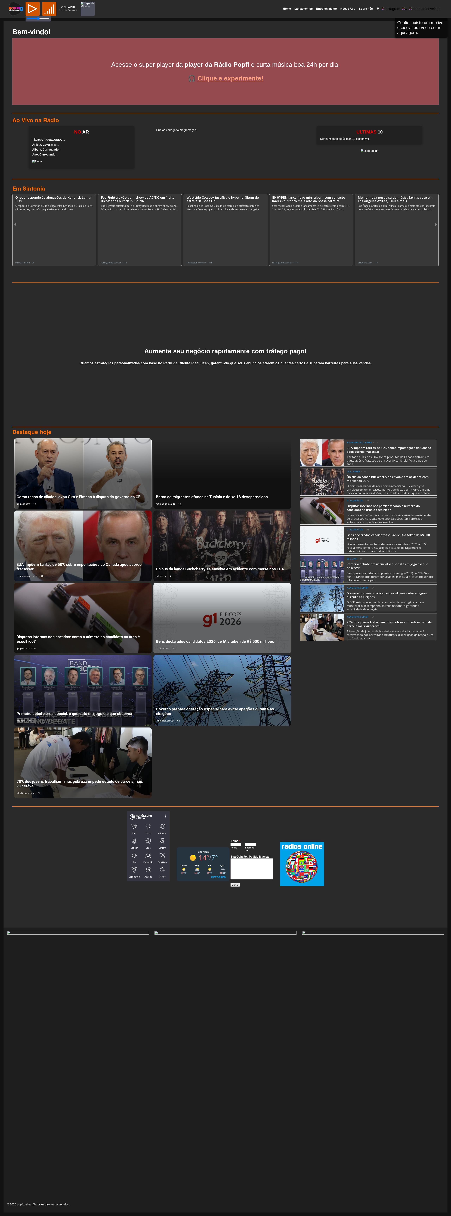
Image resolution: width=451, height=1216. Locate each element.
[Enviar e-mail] (424, 9)
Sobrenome (249, 849)
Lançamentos (303, 8)
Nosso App (347, 8)
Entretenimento (326, 8)
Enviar (235, 885)
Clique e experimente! (230, 78)
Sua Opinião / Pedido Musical (249, 856)
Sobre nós (366, 8)
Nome (235, 840)
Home (287, 8)
